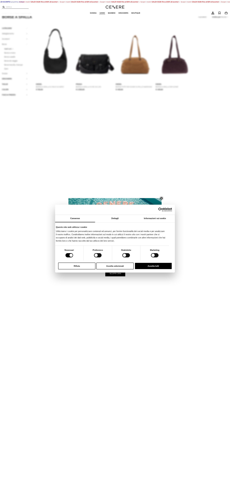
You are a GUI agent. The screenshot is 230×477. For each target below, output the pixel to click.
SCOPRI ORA (115, 273)
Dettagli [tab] (115, 218)
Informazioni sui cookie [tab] (155, 218)
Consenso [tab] (75, 218)
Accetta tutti (153, 266)
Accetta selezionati (115, 266)
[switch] (98, 255)
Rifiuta (77, 266)
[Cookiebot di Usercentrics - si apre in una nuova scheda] (160, 210)
